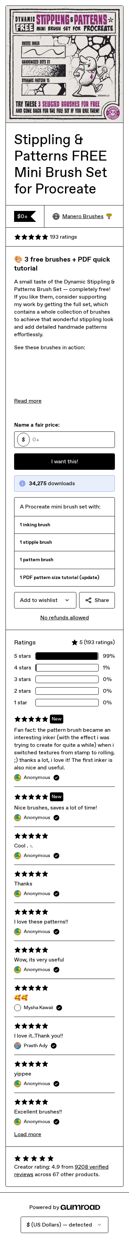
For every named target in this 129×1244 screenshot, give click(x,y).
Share (102, 600)
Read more (28, 401)
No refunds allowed (64, 617)
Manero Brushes (87, 216)
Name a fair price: (37, 425)
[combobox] (45, 600)
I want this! (64, 461)
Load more (27, 1134)
